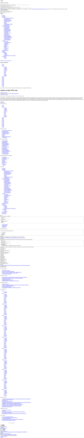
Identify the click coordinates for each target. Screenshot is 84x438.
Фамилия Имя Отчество (4, 4)
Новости (3, 17)
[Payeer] (1, 432)
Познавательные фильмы (8, 24)
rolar (5, 435)
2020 (3, 121)
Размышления (4, 137)
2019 (3, 80)
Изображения (6, 46)
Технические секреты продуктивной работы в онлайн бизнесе (12, 419)
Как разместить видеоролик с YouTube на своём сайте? (11, 287)
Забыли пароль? (5, 224)
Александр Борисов (7, 191)
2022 (3, 82)
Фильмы (5, 53)
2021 (3, 81)
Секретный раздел (5, 50)
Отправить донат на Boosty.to (7, 401)
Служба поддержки (3, 436)
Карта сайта (4, 213)
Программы (6, 41)
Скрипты (5, 49)
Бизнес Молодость (7, 35)
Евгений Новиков (7, 39)
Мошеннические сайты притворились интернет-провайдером (12, 278)
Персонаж (4, 410)
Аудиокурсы (6, 43)
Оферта (15, 435)
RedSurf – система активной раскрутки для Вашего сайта (11, 272)
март (5, 301)
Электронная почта (3, 6)
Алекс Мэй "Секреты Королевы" (7, 399)
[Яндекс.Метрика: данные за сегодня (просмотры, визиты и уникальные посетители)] (3, 428)
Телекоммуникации (7, 19)
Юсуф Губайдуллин (7, 32)
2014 (3, 66)
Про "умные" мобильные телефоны (8, 271)
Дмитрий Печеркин (7, 30)
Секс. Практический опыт (6, 418)
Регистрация (4, 226)
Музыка (3, 160)
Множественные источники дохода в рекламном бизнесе (11, 405)
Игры (5, 47)
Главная (3, 15)
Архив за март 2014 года (7, 60)
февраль (5, 74)
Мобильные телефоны (8, 20)
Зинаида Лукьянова (7, 36)
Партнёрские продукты (6, 25)
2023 (3, 83)
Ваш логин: (3, 217)
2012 (3, 64)
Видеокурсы (6, 44)
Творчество (4, 56)
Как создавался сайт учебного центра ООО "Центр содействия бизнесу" (14, 413)
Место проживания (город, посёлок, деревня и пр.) (8, 7)
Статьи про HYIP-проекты (6, 286)
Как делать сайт (7, 21)
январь (5, 75)
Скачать (3, 40)
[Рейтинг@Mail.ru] (3, 426)
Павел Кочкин (6, 34)
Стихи (5, 57)
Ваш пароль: (3, 219)
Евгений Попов (7, 27)
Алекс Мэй (6, 184)
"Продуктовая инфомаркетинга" (7, 416)
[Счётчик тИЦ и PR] (2, 425)
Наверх (1, 437)
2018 (3, 79)
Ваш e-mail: (3, 242)
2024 (3, 84)
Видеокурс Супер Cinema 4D (7, 406)
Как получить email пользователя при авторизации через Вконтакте (13, 411)
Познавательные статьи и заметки (10, 55)
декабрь (5, 291)
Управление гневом (3, 92)
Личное (5, 23)
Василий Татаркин (7, 29)
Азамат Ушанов (6, 26)
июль (5, 71)
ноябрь (5, 67)
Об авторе (4, 16)
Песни (5, 58)
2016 (3, 77)
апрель (5, 300)
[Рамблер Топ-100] (2, 427)
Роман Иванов (6, 28)
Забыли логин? (4, 225)
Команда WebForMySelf (8, 37)
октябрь (5, 68)
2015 (3, 76)
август (5, 70)
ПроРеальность (4, 400)
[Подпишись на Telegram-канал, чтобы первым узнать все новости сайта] (12, 237)
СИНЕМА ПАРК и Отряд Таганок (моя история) (10, 280)
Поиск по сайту (5, 211)
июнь (5, 72)
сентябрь (5, 69)
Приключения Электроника (7, 412)
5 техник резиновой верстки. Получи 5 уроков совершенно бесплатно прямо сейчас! (16, 398)
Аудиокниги (6, 48)
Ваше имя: (3, 240)
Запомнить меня (4, 221)
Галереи (5, 54)
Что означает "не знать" (6, 270)
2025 (3, 85)
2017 (3, 78)
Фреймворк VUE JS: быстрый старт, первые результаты (11, 403)
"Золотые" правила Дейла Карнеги (8, 285)
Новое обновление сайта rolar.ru (7, 279)
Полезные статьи (7, 18)
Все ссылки (4, 212)
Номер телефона (3, 5)
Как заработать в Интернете (7, 130)
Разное (5, 22)
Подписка (4, 227)
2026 (3, 86)
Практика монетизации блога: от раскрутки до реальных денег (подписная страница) (16, 402)
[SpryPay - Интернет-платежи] (5, 433)
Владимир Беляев (7, 31)
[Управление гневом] (4, 94)
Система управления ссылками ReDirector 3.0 (9, 417)
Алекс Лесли (6, 33)
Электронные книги (7, 42)
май (5, 73)
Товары (3, 51)
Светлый (3, 232)
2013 (3, 65)
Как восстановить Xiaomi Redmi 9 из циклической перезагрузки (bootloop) (14, 277)
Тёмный (3, 233)
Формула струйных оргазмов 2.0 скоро (8, 420)
